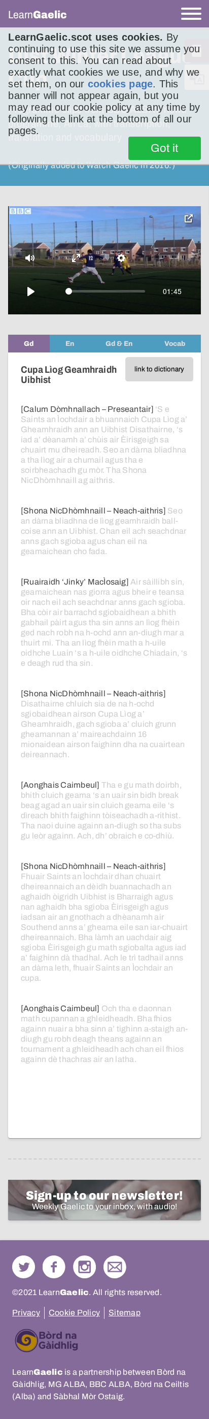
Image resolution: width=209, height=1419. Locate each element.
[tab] (29, 343)
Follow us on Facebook (54, 1266)
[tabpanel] (104, 745)
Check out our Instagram (84, 1266)
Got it (165, 148)
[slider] (105, 291)
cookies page (120, 83)
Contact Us (114, 1266)
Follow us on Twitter (23, 1266)
